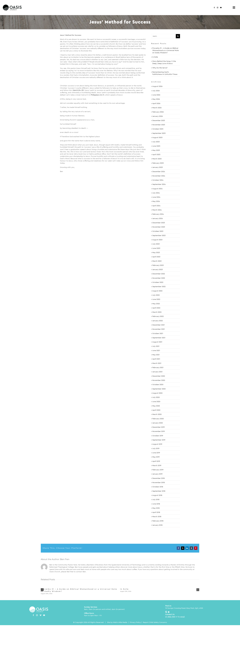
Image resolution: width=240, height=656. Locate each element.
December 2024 (158, 171)
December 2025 (158, 120)
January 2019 (157, 474)
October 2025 (157, 129)
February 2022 (158, 316)
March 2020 (157, 414)
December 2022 (158, 274)
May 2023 (156, 252)
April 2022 (156, 308)
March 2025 (157, 159)
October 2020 (157, 384)
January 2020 (157, 423)
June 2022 (156, 299)
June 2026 (156, 95)
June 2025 (156, 146)
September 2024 (159, 184)
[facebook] (214, 7)
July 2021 (155, 346)
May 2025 (156, 150)
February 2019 (157, 470)
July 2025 (156, 142)
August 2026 (157, 86)
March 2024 (157, 210)
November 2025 (158, 125)
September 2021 (158, 338)
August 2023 (157, 240)
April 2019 (156, 461)
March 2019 (156, 465)
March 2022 (157, 312)
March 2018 (156, 516)
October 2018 (157, 487)
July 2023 (156, 244)
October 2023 (157, 231)
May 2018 (156, 508)
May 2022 (156, 303)
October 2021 (157, 333)
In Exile (155, 57)
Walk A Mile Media (120, 622)
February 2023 (158, 265)
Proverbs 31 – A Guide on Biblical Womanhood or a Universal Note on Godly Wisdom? (165, 50)
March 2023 (156, 261)
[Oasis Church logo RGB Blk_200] (12, 5)
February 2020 (158, 418)
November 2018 (158, 482)
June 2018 (156, 504)
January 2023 (157, 269)
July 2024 (156, 193)
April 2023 (156, 257)
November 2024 (158, 176)
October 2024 (157, 180)
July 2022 (156, 295)
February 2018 (157, 521)
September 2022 (159, 286)
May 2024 (156, 201)
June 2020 (156, 401)
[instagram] (217, 7)
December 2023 (158, 223)
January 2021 (157, 372)
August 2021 (157, 342)
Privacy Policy (135, 622)
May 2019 (156, 457)
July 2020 (156, 397)
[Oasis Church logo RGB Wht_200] (38, 607)
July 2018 (155, 499)
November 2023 (158, 227)
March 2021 (156, 363)
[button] (42, 589)
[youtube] (221, 7)
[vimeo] (40, 615)
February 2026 (158, 112)
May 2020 (156, 406)
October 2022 (157, 282)
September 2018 (158, 491)
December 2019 (158, 427)
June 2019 (156, 453)
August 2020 (157, 393)
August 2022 (157, 291)
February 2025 (158, 163)
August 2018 (157, 495)
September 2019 (158, 440)
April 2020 (156, 410)
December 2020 (158, 376)
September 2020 (159, 389)
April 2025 (156, 154)
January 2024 (157, 218)
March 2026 (157, 108)
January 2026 (157, 116)
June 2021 (156, 350)
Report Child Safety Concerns (155, 622)
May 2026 (156, 99)
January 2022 (157, 321)
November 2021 (158, 329)
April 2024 (156, 206)
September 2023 (158, 235)
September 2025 (159, 133)
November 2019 (158, 431)
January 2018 (157, 525)
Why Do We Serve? (159, 68)
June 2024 (156, 197)
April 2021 (156, 359)
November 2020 (158, 380)
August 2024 (157, 188)
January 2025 (157, 167)
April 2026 (156, 103)
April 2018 (156, 512)
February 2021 (157, 367)
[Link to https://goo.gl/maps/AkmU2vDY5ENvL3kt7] (166, 612)
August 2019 (157, 444)
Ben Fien (64, 559)
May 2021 (156, 355)
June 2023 (156, 248)
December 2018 (158, 478)
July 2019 (155, 448)
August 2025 (157, 137)
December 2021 (158, 325)
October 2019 (157, 436)
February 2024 (158, 214)
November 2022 (158, 278)
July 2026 (156, 90)
